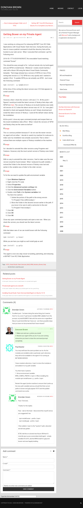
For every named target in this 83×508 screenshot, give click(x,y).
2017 (61, 189)
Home (52, 8)
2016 (61, 194)
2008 (61, 231)
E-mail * (5, 463)
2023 (64, 158)
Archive (60, 8)
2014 (61, 203)
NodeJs (36, 264)
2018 (61, 185)
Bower (41, 264)
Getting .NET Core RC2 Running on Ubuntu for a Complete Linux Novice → (42, 24)
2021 (61, 171)
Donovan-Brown (20, 37)
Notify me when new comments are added (18, 486)
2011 (61, 217)
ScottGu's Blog (67, 135)
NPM (31, 264)
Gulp (44, 264)
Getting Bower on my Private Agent (22, 34)
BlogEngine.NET (37, 503)
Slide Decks (63, 89)
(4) (53, 37)
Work (30, 37)
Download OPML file (70, 145)
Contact (71, 8)
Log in (80, 8)
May (64, 160)
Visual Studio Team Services (18, 264)
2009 (61, 226)
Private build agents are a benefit (12, 286)
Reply (51, 309)
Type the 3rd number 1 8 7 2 (10, 496)
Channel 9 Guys (65, 80)
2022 (61, 166)
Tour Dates (62, 97)
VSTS (7, 264)
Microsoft (65, 35)
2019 (61, 180)
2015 (61, 199)
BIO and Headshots (66, 75)
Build (28, 264)
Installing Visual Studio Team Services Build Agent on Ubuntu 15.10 (23, 293)
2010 (61, 222)
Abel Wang (66, 131)
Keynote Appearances (67, 85)
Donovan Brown (11, 7)
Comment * (6, 470)
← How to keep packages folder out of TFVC (14, 24)
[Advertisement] (70, 55)
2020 (61, 175)
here (12, 105)
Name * (5, 457)
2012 (61, 213)
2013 (61, 208)
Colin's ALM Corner (68, 140)
